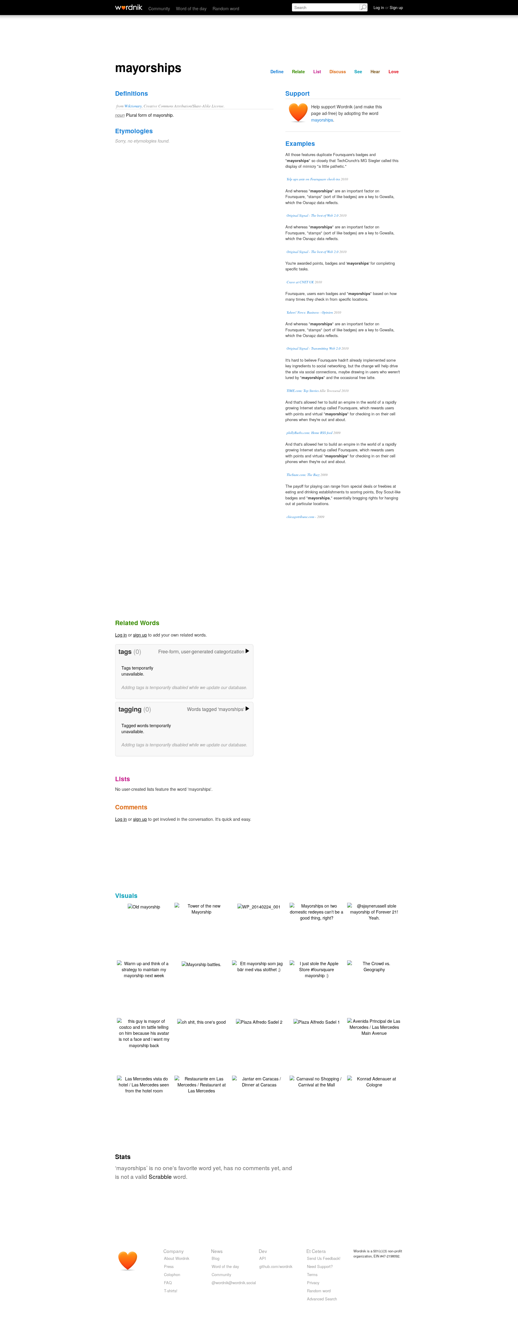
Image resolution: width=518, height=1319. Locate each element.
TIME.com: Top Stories (303, 390)
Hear (375, 71)
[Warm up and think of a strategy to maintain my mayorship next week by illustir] (144, 968)
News (217, 1251)
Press (169, 1266)
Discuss (337, 71)
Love (394, 71)
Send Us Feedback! (324, 1258)
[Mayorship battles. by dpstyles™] (201, 963)
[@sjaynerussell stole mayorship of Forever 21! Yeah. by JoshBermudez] (374, 911)
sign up (140, 634)
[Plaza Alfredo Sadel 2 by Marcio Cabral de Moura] (259, 1021)
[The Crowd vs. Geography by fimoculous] (374, 965)
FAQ (168, 1282)
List (317, 71)
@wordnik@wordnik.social (234, 1282)
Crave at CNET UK (300, 282)
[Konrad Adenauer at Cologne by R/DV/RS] (374, 1081)
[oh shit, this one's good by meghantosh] (201, 1021)
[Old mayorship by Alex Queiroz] (144, 906)
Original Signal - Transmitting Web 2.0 (314, 348)
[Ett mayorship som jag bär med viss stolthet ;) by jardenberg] (259, 965)
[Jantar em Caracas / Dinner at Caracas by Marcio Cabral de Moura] (259, 1081)
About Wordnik (176, 1258)
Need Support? (320, 1266)
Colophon (172, 1274)
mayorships (322, 119)
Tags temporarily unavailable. (137, 670)
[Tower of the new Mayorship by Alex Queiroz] (201, 908)
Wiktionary (133, 105)
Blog (215, 1258)
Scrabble (160, 1176)
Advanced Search (322, 1299)
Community (159, 8)
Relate (298, 71)
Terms (312, 1274)
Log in (121, 634)
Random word (226, 8)
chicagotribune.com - (301, 516)
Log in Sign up (388, 7)
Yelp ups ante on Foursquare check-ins (313, 179)
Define (277, 71)
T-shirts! (170, 1290)
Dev (263, 1251)
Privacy (313, 1282)
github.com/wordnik (275, 1266)
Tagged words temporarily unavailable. (146, 728)
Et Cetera (316, 1251)
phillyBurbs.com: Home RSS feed (309, 432)
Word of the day (191, 8)
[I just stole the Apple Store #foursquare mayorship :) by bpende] (317, 968)
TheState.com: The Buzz (303, 474)
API (262, 1258)
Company (173, 1251)
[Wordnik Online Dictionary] (128, 7)
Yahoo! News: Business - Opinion (310, 312)
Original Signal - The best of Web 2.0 (312, 215)
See (358, 71)
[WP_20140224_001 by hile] (259, 906)
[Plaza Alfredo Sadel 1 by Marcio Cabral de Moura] (316, 1021)
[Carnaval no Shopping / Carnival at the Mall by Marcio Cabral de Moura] (317, 1081)
